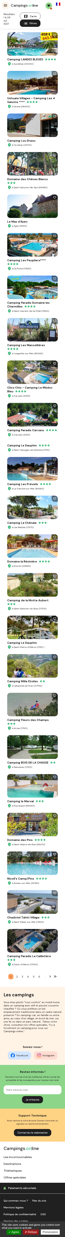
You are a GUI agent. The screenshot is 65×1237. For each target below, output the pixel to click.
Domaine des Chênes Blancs (27, 179)
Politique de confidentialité (20, 1214)
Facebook (22, 1055)
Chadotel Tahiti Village (23, 917)
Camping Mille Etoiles (22, 681)
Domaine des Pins (20, 840)
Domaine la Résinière (22, 561)
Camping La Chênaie (22, 523)
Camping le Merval (20, 801)
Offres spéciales (15, 1177)
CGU (43, 1214)
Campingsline (24, 5)
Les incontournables (18, 1157)
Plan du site (39, 1200)
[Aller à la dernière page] (55, 976)
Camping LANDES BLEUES (25, 59)
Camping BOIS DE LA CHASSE (27, 762)
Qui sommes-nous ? (16, 1200)
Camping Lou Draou (21, 141)
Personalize (50, 1232)
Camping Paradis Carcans (25, 430)
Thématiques (13, 1171)
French (58, 4)
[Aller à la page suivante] (50, 976)
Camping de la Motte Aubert (28, 600)
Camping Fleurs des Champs (28, 720)
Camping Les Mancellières (26, 345)
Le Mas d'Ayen (17, 221)
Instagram (49, 1055)
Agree (15, 1232)
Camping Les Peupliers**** (26, 260)
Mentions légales (14, 1207)
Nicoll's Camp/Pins (20, 878)
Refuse (32, 1232)
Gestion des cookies (16, 1221)
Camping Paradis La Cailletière (29, 956)
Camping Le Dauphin (22, 445)
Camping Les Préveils (22, 484)
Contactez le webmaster (33, 1132)
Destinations (12, 1164)
